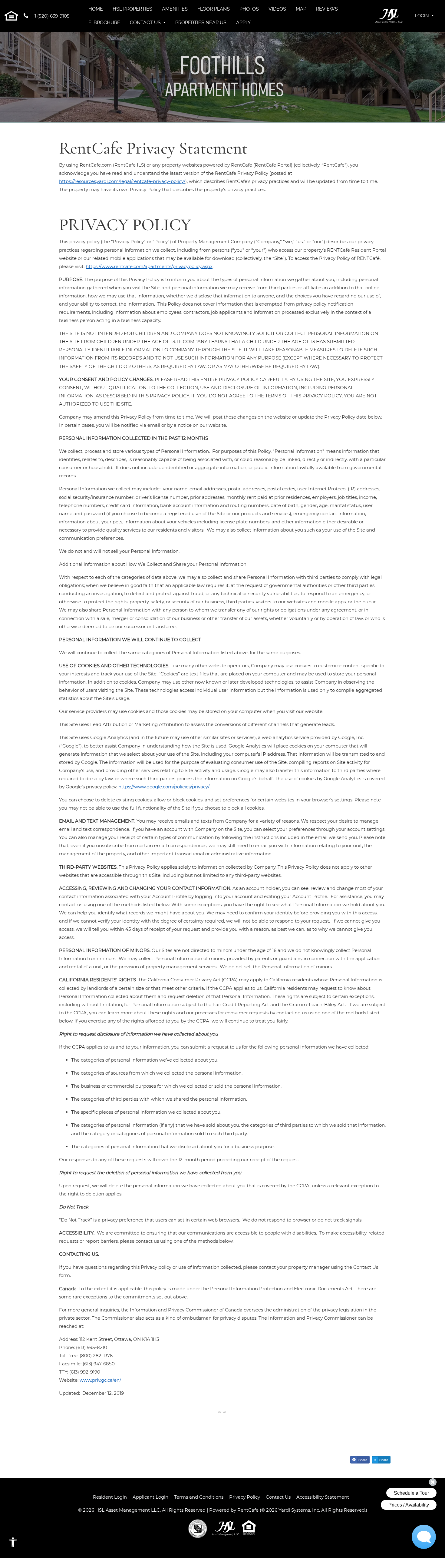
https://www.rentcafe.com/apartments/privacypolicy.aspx (149, 266)
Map (301, 9)
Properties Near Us (200, 22)
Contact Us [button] (146, 22)
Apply (243, 22)
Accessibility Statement (322, 1497)
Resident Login (110, 1497)
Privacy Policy (244, 1497)
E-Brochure (104, 22)
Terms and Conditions (198, 1497)
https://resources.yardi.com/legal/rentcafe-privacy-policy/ (122, 181)
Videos (277, 9)
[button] (424, 16)
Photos (249, 9)
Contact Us (278, 1497)
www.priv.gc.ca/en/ (100, 1380)
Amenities (175, 9)
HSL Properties (135, 9)
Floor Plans (213, 9)
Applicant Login (150, 1497)
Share (362, 1459)
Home (95, 9)
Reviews (327, 9)
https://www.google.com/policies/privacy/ (163, 787)
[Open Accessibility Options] (13, 1543)
